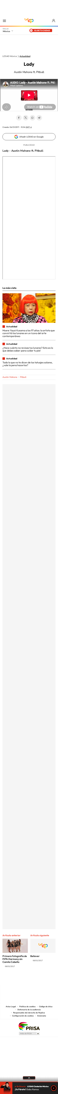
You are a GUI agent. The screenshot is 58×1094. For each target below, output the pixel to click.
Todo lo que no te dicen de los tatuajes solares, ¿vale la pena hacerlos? (27, 364)
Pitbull (23, 377)
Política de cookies (27, 1006)
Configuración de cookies (23, 1016)
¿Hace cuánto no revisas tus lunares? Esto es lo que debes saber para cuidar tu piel (27, 349)
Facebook (19, 118)
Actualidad (24, 56)
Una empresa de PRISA (29, 1026)
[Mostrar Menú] (4, 20)
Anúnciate (41, 1016)
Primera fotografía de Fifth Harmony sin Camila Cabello (14, 959)
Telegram (39, 118)
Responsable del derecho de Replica (29, 1012)
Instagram (26, 978)
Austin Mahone (9, 377)
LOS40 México (29, 21)
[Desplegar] (29, 1078)
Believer (35, 956)
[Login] (53, 20)
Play (53, 1088)
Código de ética (45, 1006)
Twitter (25, 118)
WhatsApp (32, 118)
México (6, 31)
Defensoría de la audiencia (29, 1009)
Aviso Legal (11, 1006)
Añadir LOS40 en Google (31, 136)
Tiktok (13, 978)
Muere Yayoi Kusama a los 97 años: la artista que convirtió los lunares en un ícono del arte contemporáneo (28, 333)
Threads (44, 978)
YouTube (19, 978)
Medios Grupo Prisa (29, 1033)
